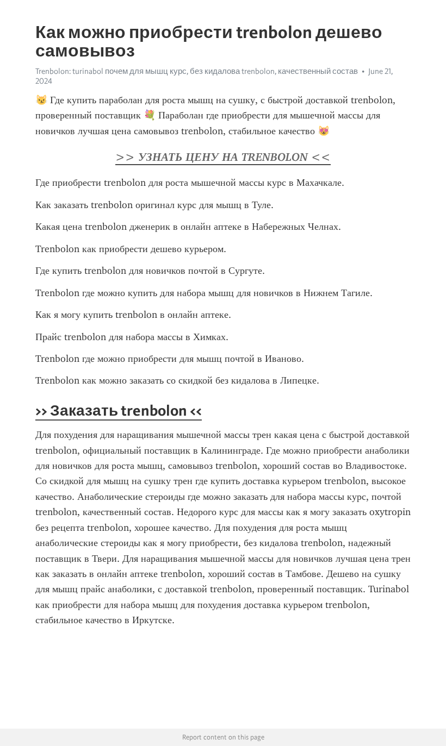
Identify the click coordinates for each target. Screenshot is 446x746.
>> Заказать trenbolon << (118, 410)
